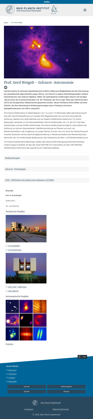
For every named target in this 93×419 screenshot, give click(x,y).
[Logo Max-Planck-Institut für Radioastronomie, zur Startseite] (42, 9)
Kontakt (26, 391)
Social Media (12, 366)
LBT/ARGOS (13, 291)
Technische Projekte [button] (15, 211)
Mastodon (12, 370)
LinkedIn (11, 378)
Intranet (27, 386)
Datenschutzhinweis (61, 409)
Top (84, 357)
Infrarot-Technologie (15, 169)
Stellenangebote (66, 386)
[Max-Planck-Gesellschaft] (36, 403)
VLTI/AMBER (14, 246)
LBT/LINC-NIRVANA (17, 287)
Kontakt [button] (9, 191)
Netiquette (12, 381)
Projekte (9, 344)
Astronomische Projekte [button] (17, 296)
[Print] (5, 87)
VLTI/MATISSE (14, 250)
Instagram (12, 374)
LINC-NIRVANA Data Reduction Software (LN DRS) (29, 180)
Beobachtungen (12, 158)
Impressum (28, 409)
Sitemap (66, 391)
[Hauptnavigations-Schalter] (85, 10)
